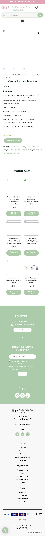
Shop (9, 75)
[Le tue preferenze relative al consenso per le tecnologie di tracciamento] (34, 532)
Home (5, 75)
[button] (22, 21)
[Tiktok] (27, 395)
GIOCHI (20, 150)
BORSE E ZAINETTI (18, 147)
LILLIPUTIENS (22, 75)
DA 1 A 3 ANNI (12, 150)
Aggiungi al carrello (13, 140)
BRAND (14, 75)
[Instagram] (22, 395)
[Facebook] (17, 395)
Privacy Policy (23, 367)
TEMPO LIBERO (15, 153)
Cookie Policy (13, 369)
